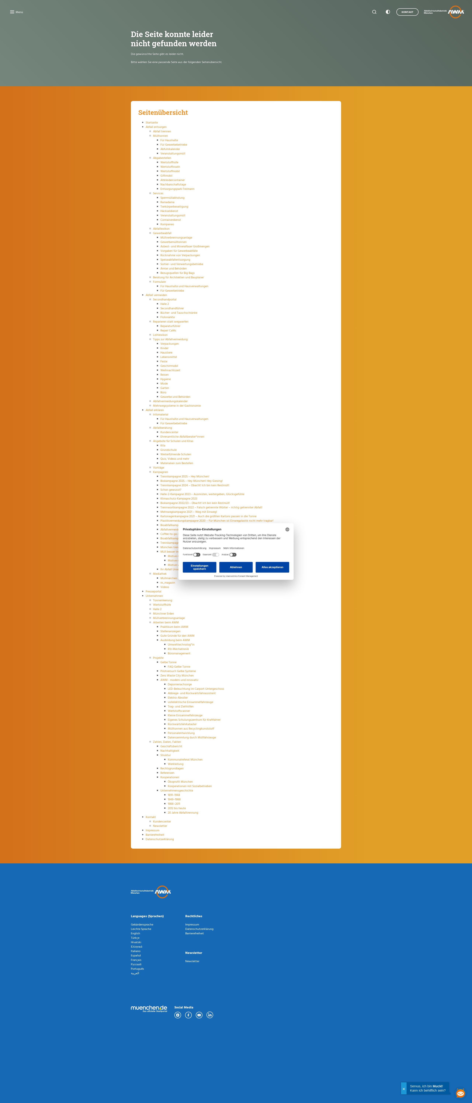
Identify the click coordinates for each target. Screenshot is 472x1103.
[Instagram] (177, 1015)
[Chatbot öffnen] (460, 1093)
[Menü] (11, 12)
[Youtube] (199, 1015)
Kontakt (407, 12)
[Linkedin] (210, 1015)
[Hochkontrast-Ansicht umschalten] (387, 12)
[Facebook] (188, 1015)
